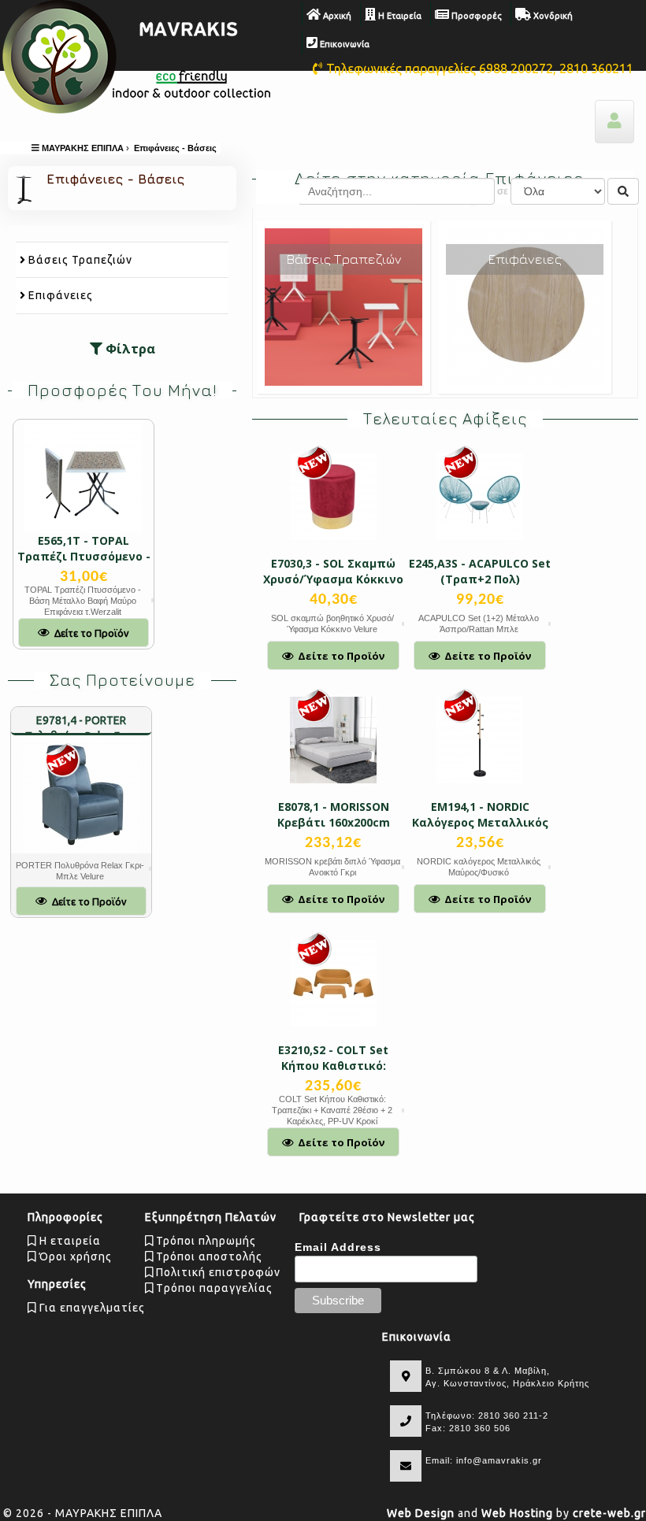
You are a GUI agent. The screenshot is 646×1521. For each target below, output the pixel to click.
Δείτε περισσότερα (343, 319)
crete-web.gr (609, 1513)
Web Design (421, 1513)
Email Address (338, 1247)
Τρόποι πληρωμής (204, 1240)
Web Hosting (517, 1513)
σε (502, 191)
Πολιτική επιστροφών (216, 1272)
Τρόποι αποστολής (207, 1256)
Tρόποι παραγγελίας (213, 1288)
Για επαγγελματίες (90, 1307)
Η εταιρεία (68, 1240)
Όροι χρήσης (74, 1256)
